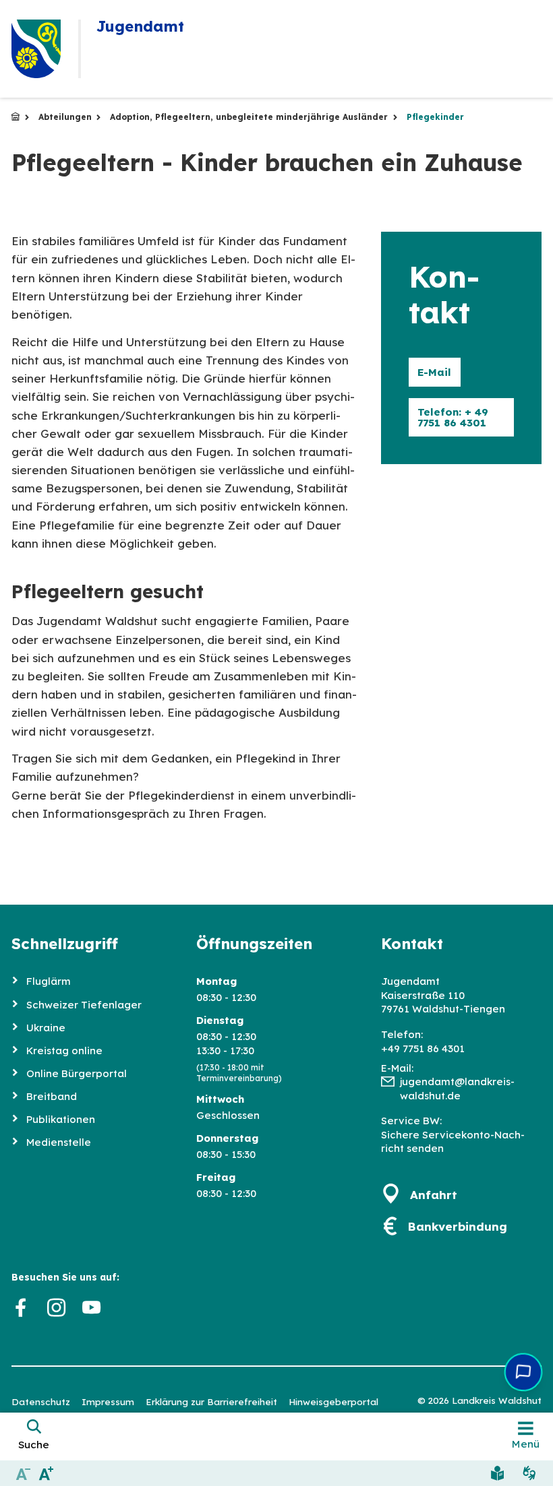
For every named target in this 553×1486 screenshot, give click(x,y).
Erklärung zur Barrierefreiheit (211, 1401)
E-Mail (434, 372)
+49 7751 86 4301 (423, 1048)
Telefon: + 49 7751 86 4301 (452, 417)
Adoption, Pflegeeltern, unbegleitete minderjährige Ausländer (249, 117)
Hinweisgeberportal (333, 1401)
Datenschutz (40, 1401)
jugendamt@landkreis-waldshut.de (457, 1088)
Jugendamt (15, 117)
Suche (33, 1444)
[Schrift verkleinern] (23, 1473)
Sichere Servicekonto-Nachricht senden (453, 1141)
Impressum (108, 1401)
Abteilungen (65, 117)
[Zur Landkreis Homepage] (36, 49)
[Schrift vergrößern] (47, 1473)
